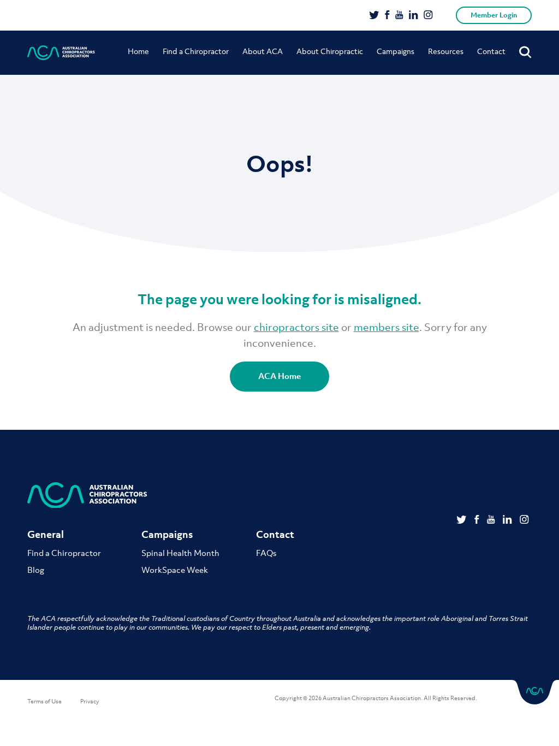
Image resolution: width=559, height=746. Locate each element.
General (45, 534)
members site (386, 327)
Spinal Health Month (180, 552)
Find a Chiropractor (196, 51)
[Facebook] (387, 16)
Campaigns (395, 51)
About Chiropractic (329, 51)
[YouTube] (399, 16)
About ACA (262, 51)
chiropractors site (296, 327)
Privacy (89, 701)
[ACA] (61, 52)
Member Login (494, 15)
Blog (35, 569)
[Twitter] (374, 16)
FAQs (266, 552)
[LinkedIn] (413, 16)
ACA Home (279, 375)
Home (138, 51)
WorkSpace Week (174, 569)
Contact (491, 51)
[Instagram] (428, 16)
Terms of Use (44, 701)
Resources (445, 51)
